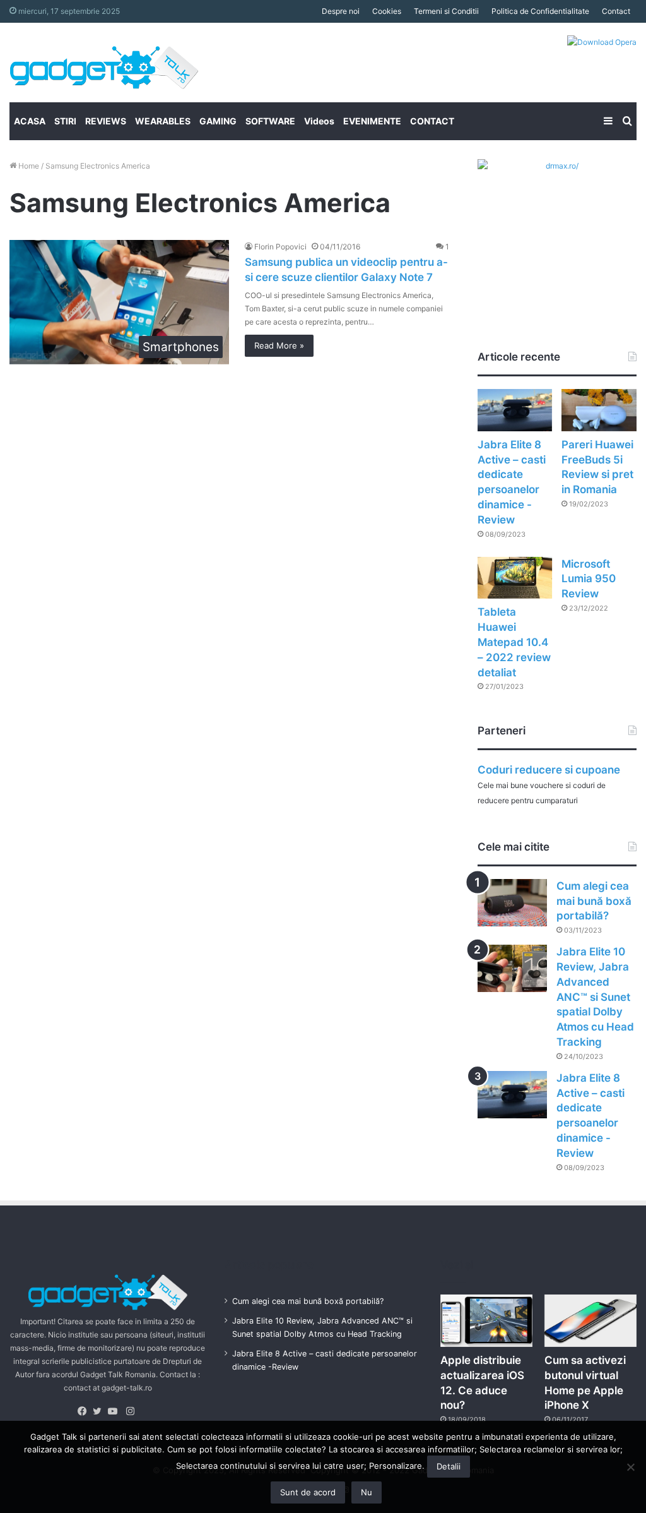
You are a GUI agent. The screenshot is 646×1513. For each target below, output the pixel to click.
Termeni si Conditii (446, 11)
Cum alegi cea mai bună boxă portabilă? (593, 901)
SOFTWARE (270, 121)
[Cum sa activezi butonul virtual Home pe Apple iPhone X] (590, 1321)
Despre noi (341, 11)
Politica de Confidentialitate (540, 11)
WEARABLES (163, 121)
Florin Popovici (280, 246)
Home (27, 165)
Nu (366, 1492)
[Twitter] (100, 1411)
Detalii (449, 1466)
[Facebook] (85, 1411)
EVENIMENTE (372, 121)
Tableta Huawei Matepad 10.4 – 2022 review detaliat (514, 642)
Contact (616, 11)
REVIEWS (105, 121)
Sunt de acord (308, 1492)
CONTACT (432, 121)
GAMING (218, 121)
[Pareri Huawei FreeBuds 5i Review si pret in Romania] (599, 410)
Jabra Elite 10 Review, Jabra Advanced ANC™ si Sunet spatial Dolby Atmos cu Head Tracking (595, 996)
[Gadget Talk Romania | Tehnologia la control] (104, 62)
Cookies (386, 11)
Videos (319, 121)
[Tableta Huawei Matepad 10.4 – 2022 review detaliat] (515, 578)
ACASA (29, 121)
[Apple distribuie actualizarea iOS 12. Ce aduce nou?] (486, 1321)
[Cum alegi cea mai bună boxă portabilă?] (512, 902)
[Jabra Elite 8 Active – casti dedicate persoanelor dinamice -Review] (515, 410)
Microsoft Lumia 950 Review (588, 579)
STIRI (65, 121)
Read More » (279, 345)
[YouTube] (115, 1411)
